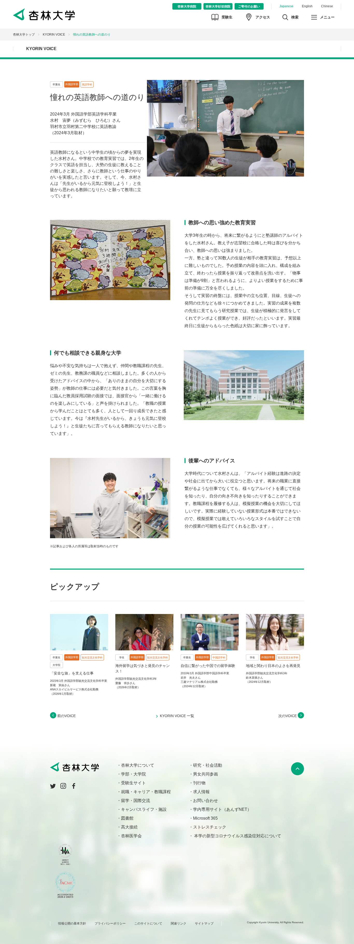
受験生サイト (133, 783)
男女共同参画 (205, 774)
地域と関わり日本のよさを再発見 (273, 666)
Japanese (286, 6)
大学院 (56, 665)
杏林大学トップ (24, 34)
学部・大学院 (133, 774)
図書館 (127, 818)
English (307, 6)
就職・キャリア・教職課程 (146, 792)
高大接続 (129, 827)
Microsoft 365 (205, 818)
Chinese (327, 6)
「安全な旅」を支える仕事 (72, 673)
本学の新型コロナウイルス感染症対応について (237, 836)
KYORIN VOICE (54, 34)
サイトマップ (204, 923)
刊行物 (199, 783)
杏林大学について (137, 765)
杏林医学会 (131, 836)
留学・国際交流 (135, 800)
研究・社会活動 (207, 765)
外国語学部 (71, 84)
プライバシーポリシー (110, 923)
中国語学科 (219, 657)
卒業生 (56, 84)
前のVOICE (66, 716)
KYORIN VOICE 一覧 (177, 716)
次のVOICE (288, 716)
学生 (121, 657)
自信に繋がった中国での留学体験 (208, 666)
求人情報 (201, 792)
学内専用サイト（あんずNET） (222, 809)
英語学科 (87, 84)
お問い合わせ (205, 800)
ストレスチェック (209, 827)
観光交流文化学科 (92, 657)
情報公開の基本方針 (72, 923)
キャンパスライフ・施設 (144, 809)
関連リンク (178, 923)
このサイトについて (148, 923)
